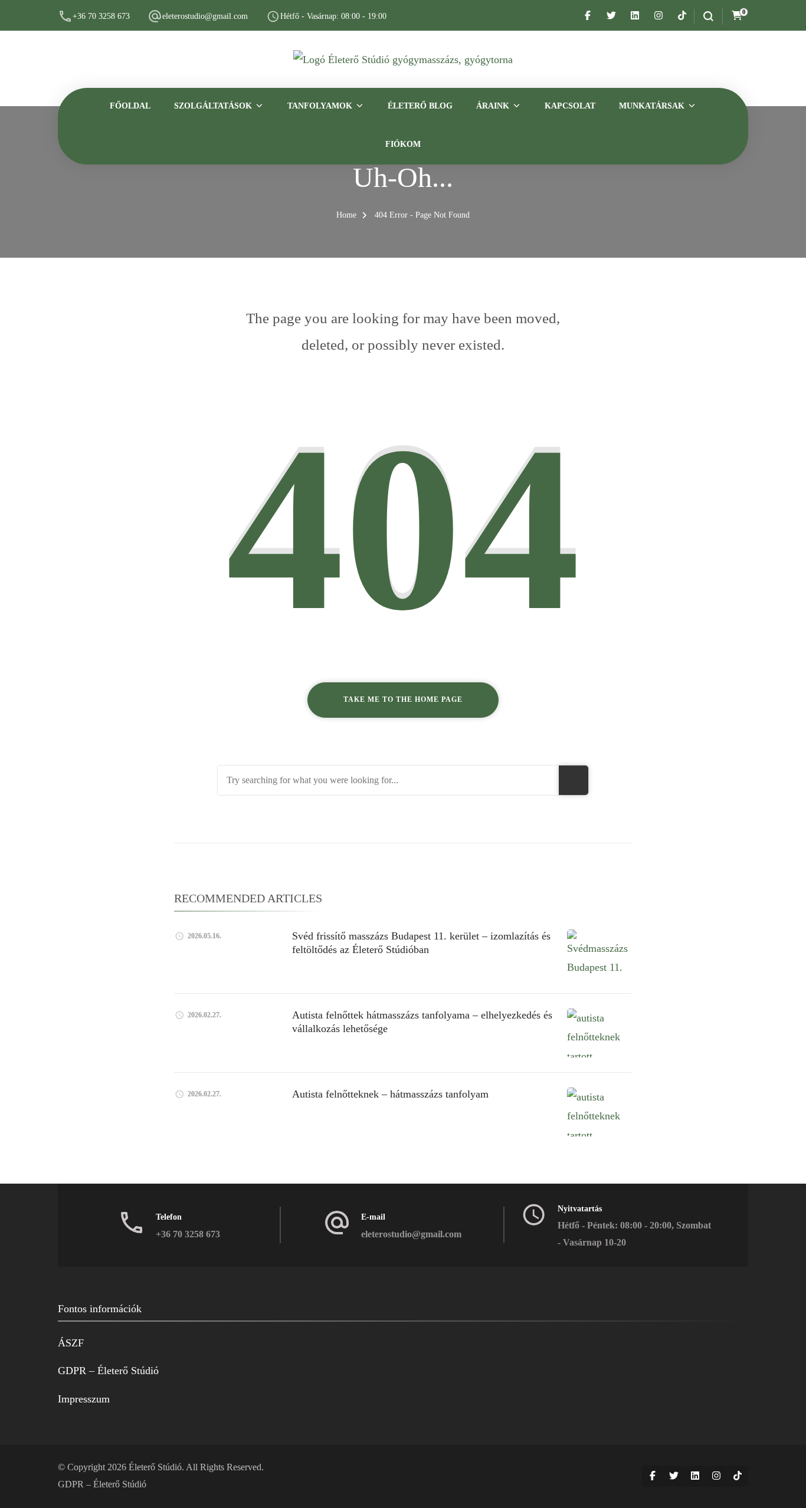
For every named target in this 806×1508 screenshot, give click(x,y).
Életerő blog (420, 105)
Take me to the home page (403, 699)
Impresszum (84, 1399)
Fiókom (403, 144)
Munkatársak (651, 105)
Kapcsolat (570, 105)
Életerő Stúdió (155, 1467)
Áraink (492, 105)
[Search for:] (388, 780)
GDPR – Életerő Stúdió (108, 1370)
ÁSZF (71, 1343)
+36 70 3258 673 (101, 16)
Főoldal (130, 105)
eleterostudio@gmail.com (205, 16)
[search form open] (703, 16)
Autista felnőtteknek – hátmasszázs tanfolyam (390, 1094)
